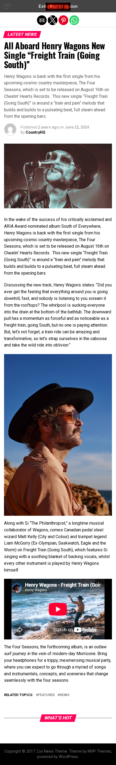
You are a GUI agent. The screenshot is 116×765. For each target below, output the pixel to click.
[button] (8, 6)
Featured (46, 695)
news (64, 695)
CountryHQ (35, 132)
